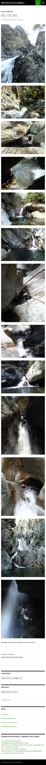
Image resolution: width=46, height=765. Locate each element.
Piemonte (9, 11)
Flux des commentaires (9, 722)
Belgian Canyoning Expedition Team (16, 743)
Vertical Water (19, 753)
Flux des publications (8, 718)
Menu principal (43, 2)
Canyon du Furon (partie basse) (12, 656)
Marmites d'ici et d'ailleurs (12, 2)
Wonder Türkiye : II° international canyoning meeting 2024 (21, 751)
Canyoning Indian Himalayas (11, 741)
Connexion (5, 714)
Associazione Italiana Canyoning (15, 749)
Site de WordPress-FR (8, 726)
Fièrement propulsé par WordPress (11, 762)
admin (21, 20)
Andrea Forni (8, 753)
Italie (3, 11)
